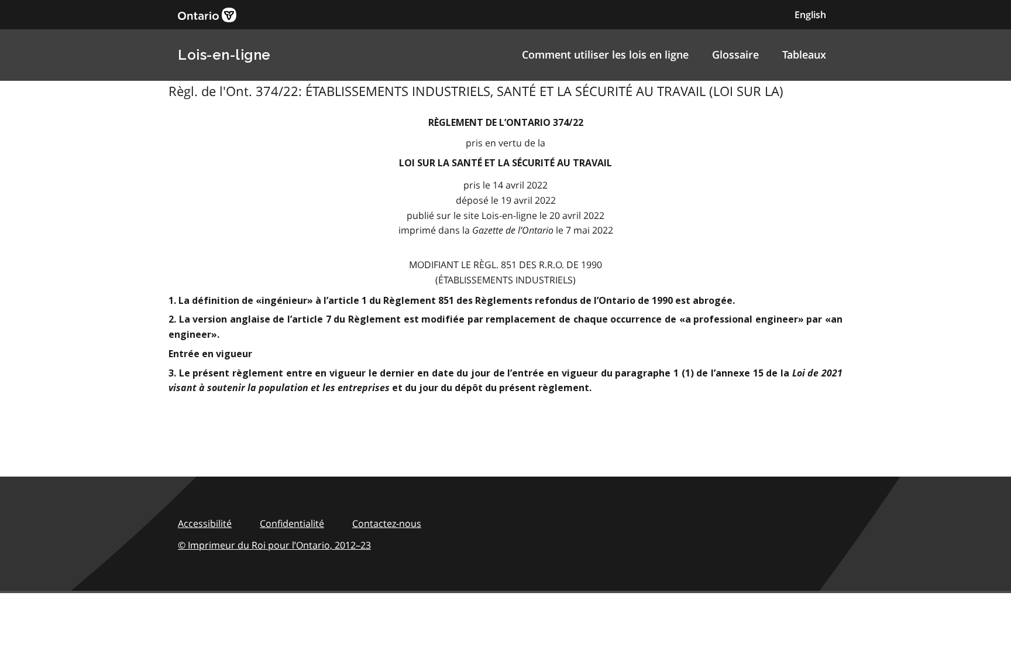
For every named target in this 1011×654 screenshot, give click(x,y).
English (810, 14)
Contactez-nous (386, 523)
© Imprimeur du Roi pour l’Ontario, (274, 545)
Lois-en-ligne (224, 54)
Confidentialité (292, 523)
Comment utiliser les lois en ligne (605, 54)
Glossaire (735, 54)
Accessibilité (205, 523)
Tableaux (804, 54)
